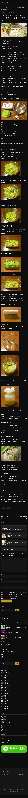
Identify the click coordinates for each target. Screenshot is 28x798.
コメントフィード (5, 740)
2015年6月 (3, 677)
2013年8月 (3, 702)
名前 (3, 574)
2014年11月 (4, 687)
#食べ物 (8, 508)
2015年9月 (3, 674)
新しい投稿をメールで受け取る (9, 598)
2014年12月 (4, 685)
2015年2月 (3, 682)
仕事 (2, 653)
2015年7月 (3, 675)
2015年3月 (3, 680)
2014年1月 (3, 700)
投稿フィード (4, 739)
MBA (2, 646)
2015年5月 (3, 679)
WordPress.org (4, 742)
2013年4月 (3, 705)
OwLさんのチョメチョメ (9, 2)
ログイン (3, 737)
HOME (2, 7)
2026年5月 (3, 671)
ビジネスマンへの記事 (6, 651)
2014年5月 (3, 693)
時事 (2, 656)
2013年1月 (3, 710)
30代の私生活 (4, 645)
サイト (2, 585)
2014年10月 (4, 688)
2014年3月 (3, 697)
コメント (4, 557)
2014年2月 (3, 698)
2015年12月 (4, 672)
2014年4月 (3, 695)
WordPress (16, 791)
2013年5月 (3, 703)
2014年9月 (3, 690)
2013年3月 (3, 706)
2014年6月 (3, 692)
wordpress (3, 648)
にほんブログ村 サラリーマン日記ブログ (4, 757)
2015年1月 (3, 684)
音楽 (2, 658)
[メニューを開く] (25, 2)
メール (3, 579)
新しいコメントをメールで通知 (9, 596)
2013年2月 (3, 708)
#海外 (3, 508)
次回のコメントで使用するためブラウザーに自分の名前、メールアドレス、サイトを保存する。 (13, 593)
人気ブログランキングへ (3, 755)
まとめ (6, 7)
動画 (2, 654)
